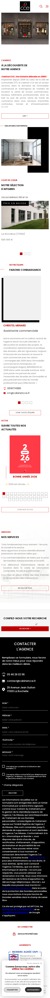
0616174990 (14, 388)
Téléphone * (8, 740)
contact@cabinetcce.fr (21, 681)
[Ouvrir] (41, 6)
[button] (19, 35)
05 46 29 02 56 (16, 674)
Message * (7, 752)
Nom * (5, 703)
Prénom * (7, 715)
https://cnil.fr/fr (37, 857)
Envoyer (13, 793)
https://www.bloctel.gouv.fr (16, 888)
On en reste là (33, 963)
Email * (5, 728)
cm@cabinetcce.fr (18, 393)
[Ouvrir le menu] (47, 6)
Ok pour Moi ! (33, 990)
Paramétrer (12, 990)
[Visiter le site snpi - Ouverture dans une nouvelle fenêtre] (25, 956)
